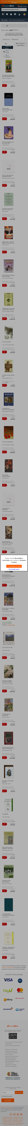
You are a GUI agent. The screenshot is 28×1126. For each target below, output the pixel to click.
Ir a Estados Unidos (14, 566)
